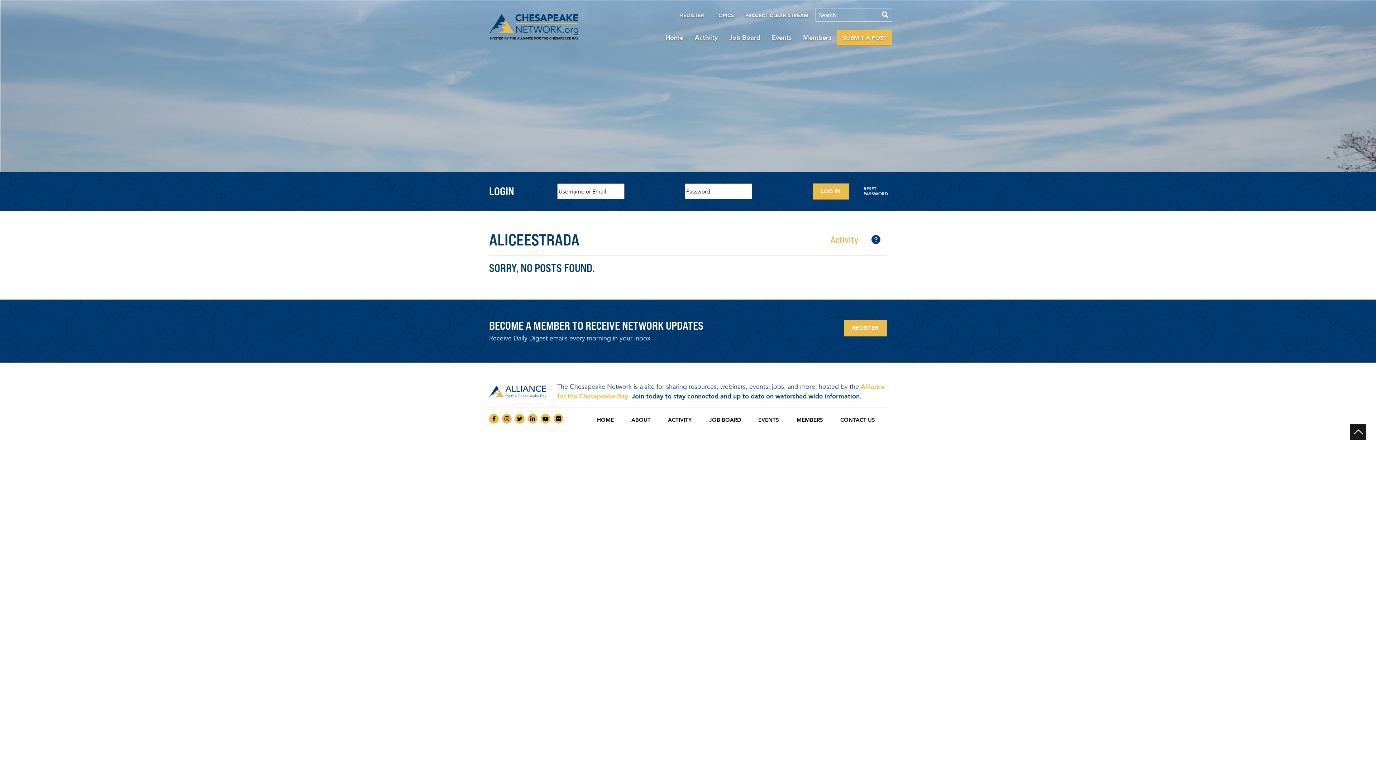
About (641, 420)
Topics (725, 15)
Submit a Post (865, 38)
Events (782, 37)
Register (692, 15)
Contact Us (857, 420)
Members (817, 37)
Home (674, 37)
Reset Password (876, 191)
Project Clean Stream (776, 15)
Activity (706, 37)
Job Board (744, 37)
